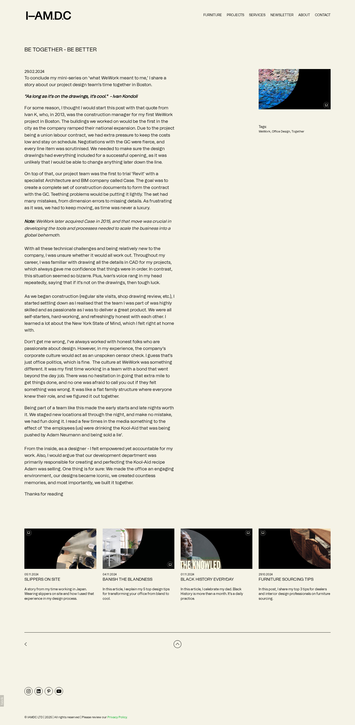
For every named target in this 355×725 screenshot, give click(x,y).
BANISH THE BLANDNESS (127, 579)
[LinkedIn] (39, 691)
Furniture (212, 15)
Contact (323, 15)
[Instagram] (28, 691)
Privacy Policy (117, 717)
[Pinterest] (49, 691)
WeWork (264, 131)
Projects (235, 15)
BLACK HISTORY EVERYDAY (207, 579)
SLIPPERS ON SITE (42, 579)
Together (297, 131)
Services (257, 15)
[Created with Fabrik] (2, 701)
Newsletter (281, 15)
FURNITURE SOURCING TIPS (286, 579)
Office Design (281, 131)
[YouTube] (59, 691)
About (304, 15)
